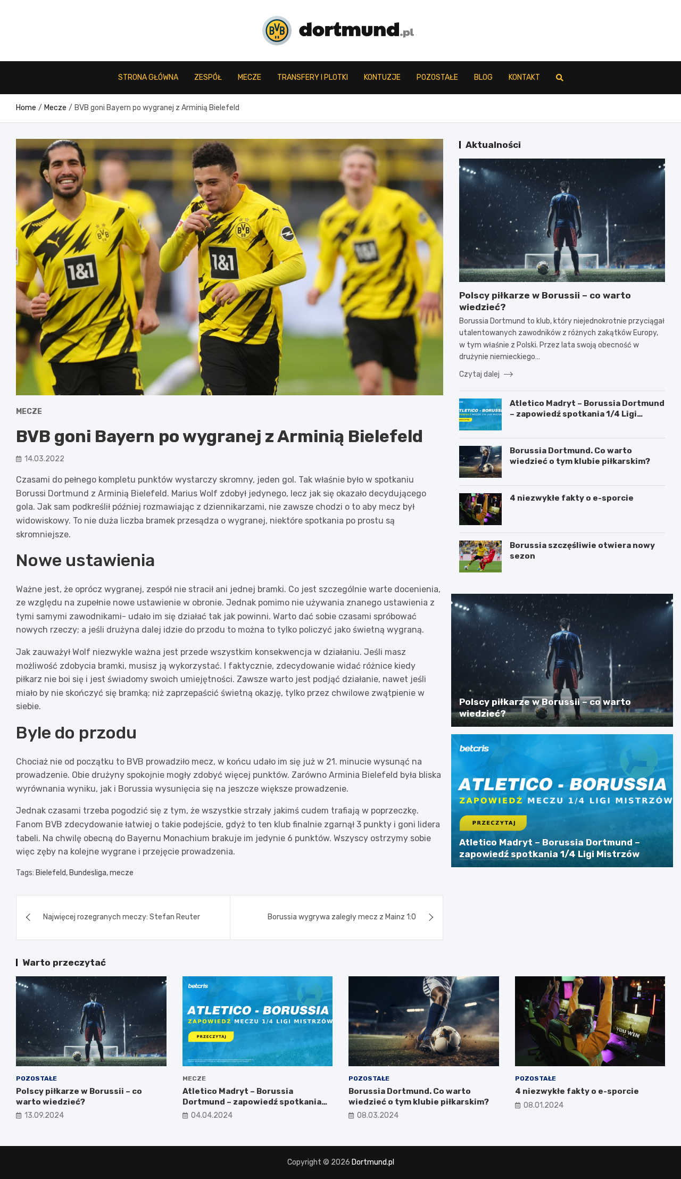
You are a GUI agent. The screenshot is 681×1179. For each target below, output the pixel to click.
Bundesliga (87, 872)
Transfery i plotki (312, 77)
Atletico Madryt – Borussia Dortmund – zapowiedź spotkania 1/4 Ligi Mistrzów (587, 413)
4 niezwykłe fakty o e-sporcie (572, 498)
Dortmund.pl (373, 1162)
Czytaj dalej (480, 374)
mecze (122, 872)
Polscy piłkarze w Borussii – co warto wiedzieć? (79, 1096)
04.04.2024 (211, 1115)
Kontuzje (382, 77)
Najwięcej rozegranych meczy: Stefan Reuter (121, 916)
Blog (483, 77)
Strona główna (148, 77)
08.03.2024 (377, 1115)
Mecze (249, 77)
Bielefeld (51, 872)
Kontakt (524, 77)
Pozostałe (437, 77)
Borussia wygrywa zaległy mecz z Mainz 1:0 (342, 916)
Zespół (208, 77)
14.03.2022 (44, 458)
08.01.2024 (543, 1105)
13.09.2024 (44, 1115)
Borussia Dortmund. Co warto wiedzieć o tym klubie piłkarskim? (580, 456)
